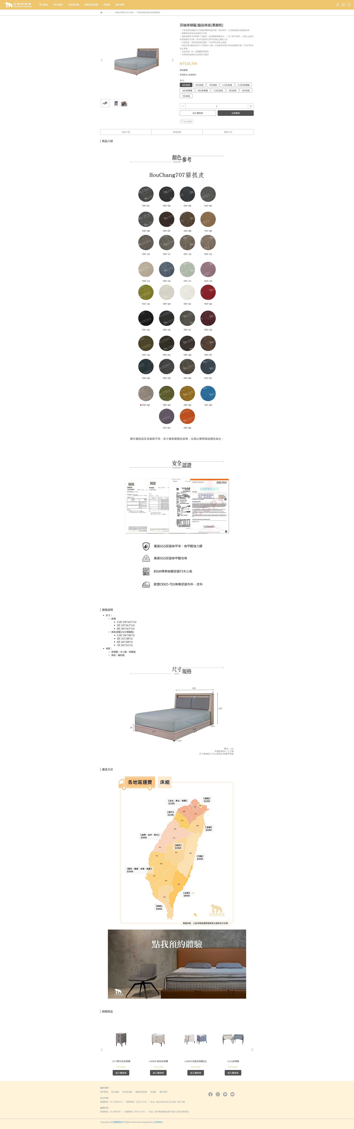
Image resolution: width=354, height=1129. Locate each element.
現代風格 (43, 4)
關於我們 (120, 4)
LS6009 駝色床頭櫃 (158, 1061)
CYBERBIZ (157, 1122)
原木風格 (58, 4)
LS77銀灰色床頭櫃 (121, 1061)
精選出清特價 (91, 4)
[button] (172, 60)
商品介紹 (126, 131)
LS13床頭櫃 (233, 1061)
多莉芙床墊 (73, 4)
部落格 (106, 4)
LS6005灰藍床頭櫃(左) (195, 1061)
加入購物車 (198, 113)
